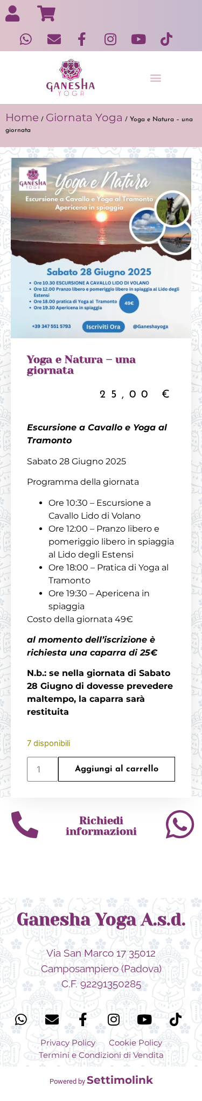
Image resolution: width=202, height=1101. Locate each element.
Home (22, 117)
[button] (156, 78)
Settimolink (120, 1080)
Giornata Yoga (84, 117)
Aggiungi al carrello (116, 769)
